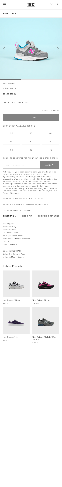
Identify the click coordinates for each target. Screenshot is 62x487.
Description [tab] (9, 216)
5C (11, 141)
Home (5, 13)
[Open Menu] (4, 4)
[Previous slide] (4, 48)
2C (11, 133)
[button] (31, 79)
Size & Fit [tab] (27, 216)
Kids (14, 13)
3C (31, 133)
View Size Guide (50, 110)
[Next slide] (58, 48)
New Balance (9, 83)
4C (50, 133)
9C (31, 149)
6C (31, 141)
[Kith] (31, 4)
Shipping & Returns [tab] (48, 216)
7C (50, 141)
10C (50, 149)
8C (11, 149)
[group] (31, 48)
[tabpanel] (31, 240)
